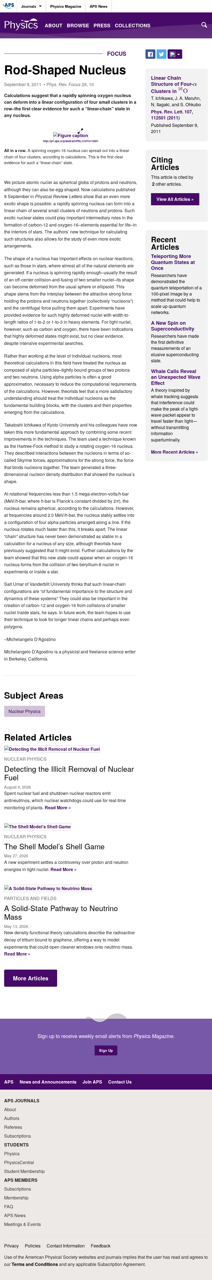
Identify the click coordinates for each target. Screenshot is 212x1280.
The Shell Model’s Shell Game (54, 846)
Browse (78, 25)
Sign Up (106, 1050)
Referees (13, 1127)
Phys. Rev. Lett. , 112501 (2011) (172, 114)
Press (102, 25)
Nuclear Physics (25, 711)
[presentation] (195, 83)
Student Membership (24, 1171)
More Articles (30, 978)
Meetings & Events (22, 1224)
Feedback (100, 1245)
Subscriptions (17, 1136)
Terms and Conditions (35, 1264)
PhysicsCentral (19, 1162)
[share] (175, 54)
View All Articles (175, 199)
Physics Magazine (65, 6)
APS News (98, 6)
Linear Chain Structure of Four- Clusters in (174, 84)
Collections (132, 25)
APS (9, 1082)
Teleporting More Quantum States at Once (173, 262)
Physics (12, 1153)
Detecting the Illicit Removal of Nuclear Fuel (69, 773)
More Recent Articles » (174, 452)
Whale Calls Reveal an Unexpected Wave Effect (175, 377)
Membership (16, 1197)
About (53, 25)
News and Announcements (48, 1082)
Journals (28, 6)
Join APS (92, 1082)
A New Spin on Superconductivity (172, 325)
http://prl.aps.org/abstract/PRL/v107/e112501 (70, 141)
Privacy (11, 1245)
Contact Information (66, 1245)
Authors (11, 1118)
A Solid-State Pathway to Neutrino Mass (61, 912)
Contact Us (120, 1082)
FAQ (8, 1206)
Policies (33, 1245)
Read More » (57, 807)
